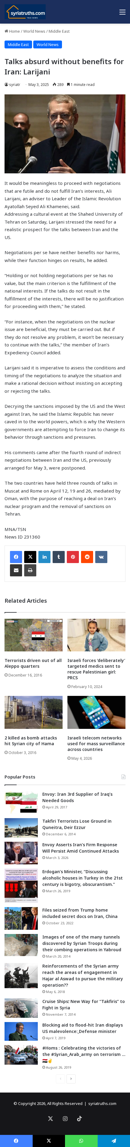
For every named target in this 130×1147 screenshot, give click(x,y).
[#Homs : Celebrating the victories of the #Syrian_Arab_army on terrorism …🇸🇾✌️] (21, 1055)
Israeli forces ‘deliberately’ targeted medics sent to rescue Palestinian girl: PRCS (96, 668)
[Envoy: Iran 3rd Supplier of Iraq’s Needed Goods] (21, 802)
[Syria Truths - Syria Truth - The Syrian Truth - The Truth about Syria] (25, 11)
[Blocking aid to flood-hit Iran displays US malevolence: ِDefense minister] (21, 1031)
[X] (30, 557)
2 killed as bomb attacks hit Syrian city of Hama (31, 740)
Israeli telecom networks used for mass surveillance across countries (96, 743)
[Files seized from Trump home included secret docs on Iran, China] (21, 918)
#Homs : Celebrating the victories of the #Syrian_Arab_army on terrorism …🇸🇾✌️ (83, 1054)
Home (14, 31)
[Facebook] (16, 557)
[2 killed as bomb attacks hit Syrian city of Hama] (34, 712)
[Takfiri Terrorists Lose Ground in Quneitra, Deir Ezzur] (21, 827)
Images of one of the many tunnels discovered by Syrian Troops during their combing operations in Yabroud (81, 943)
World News (34, 31)
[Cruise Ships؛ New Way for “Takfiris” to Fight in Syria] (21, 1008)
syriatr (14, 84)
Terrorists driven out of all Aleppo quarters (33, 663)
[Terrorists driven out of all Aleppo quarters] (34, 635)
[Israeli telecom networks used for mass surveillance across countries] (96, 712)
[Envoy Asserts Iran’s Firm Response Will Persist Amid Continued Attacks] (21, 853)
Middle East (59, 31)
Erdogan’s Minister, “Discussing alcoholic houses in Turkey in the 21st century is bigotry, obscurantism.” (82, 878)
